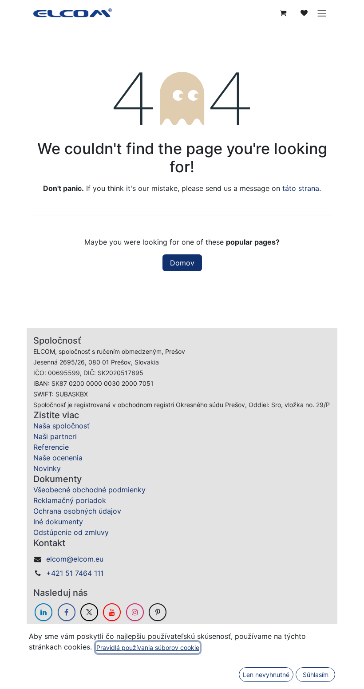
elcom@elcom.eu (74, 558)
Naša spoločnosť (61, 425)
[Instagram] (135, 612)
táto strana (300, 188)
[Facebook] (66, 612)
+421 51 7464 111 (74, 573)
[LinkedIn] (43, 612)
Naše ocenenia (58, 457)
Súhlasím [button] (315, 674)
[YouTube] (112, 612)
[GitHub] (157, 612)
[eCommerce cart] (283, 13)
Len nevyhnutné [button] (266, 674)
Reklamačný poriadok (69, 500)
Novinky (47, 468)
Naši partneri (55, 436)
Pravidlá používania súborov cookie (147, 647)
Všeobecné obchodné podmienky (89, 489)
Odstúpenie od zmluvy (71, 532)
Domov (182, 262)
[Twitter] (89, 612)
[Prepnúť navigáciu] (322, 13)
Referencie (51, 447)
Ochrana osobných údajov (77, 511)
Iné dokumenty (58, 521)
